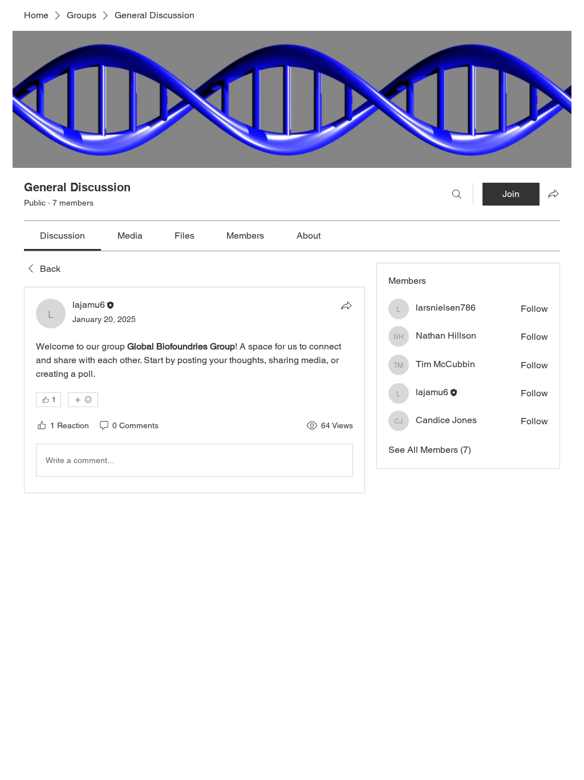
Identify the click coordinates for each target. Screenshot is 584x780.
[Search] (457, 194)
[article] (194, 390)
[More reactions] (83, 399)
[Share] (346, 305)
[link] (62, 235)
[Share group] (553, 193)
